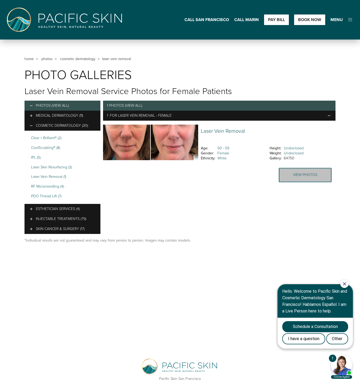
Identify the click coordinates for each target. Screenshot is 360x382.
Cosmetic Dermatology (77, 59)
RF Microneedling (47, 186)
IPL (36, 157)
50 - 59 (223, 148)
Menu (336, 20)
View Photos (305, 175)
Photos (46, 59)
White (222, 158)
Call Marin (246, 20)
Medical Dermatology (59, 115)
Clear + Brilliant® (46, 138)
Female (223, 153)
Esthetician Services (58, 209)
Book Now (309, 20)
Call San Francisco (206, 20)
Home (29, 59)
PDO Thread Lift (46, 196)
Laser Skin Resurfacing (51, 167)
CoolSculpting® (45, 147)
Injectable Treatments (61, 219)
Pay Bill (276, 20)
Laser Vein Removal (48, 176)
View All (60, 105)
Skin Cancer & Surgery (60, 229)
